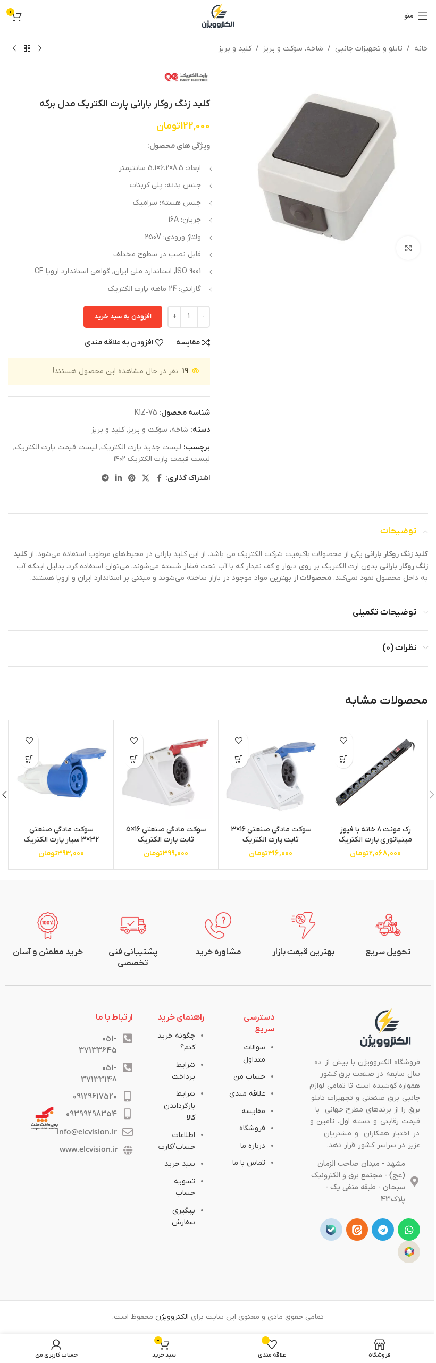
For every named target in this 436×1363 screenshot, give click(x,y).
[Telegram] (383, 1229)
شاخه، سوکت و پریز (293, 49)
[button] (343, 759)
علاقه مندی (247, 1094)
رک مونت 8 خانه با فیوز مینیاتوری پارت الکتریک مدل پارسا (375, 839)
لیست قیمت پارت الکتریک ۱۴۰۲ (162, 459)
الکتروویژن (172, 1317)
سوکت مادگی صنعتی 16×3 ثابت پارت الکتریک (271, 834)
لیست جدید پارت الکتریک (141, 447)
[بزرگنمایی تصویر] (408, 248)
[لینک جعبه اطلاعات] (388, 935)
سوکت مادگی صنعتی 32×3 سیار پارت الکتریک (61, 834)
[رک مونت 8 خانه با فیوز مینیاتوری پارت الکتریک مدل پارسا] (375, 772)
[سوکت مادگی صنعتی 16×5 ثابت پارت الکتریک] (166, 772)
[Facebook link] (159, 478)
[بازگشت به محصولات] (27, 49)
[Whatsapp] (409, 1229)
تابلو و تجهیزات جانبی (369, 49)
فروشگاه (252, 1128)
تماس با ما (248, 1163)
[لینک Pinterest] (132, 478)
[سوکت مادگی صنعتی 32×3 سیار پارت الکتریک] (61, 772)
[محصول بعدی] (14, 49)
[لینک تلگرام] (105, 478)
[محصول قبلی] (39, 49)
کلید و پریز (235, 49)
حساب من (249, 1077)
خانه (421, 49)
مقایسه (253, 1111)
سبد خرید (179, 1164)
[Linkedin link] (118, 478)
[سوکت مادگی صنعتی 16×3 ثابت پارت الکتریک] (270, 772)
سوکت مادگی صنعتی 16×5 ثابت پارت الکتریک (166, 834)
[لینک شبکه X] (146, 478)
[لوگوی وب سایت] (218, 16)
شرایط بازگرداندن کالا (179, 1106)
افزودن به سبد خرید (123, 316)
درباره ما (252, 1146)
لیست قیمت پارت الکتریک (56, 447)
